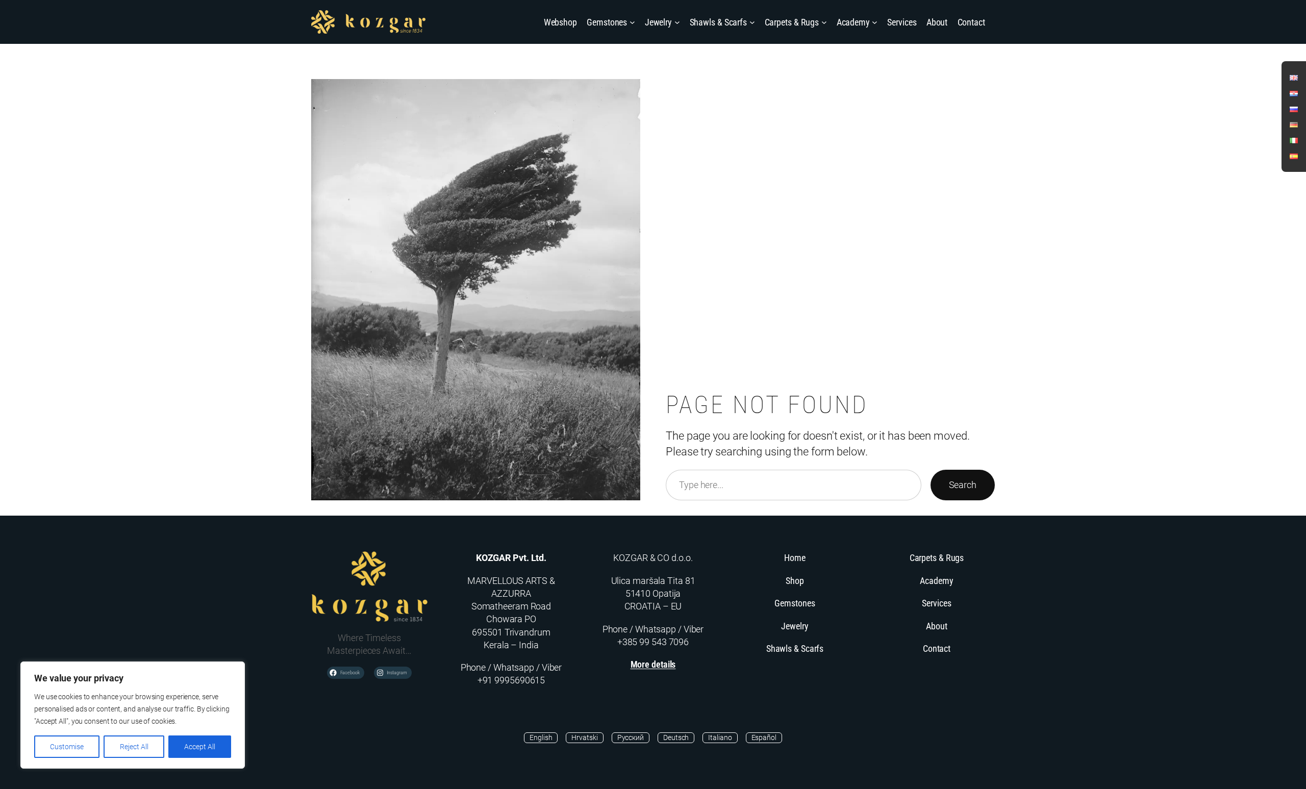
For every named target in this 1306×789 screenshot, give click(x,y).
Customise (67, 747)
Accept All (199, 747)
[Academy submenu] (874, 22)
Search (962, 484)
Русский (630, 737)
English (541, 737)
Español (763, 737)
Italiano (720, 737)
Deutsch (676, 737)
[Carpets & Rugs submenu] (824, 22)
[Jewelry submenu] (677, 22)
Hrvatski (584, 737)
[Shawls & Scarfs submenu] (752, 22)
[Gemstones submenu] (632, 22)
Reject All (134, 747)
